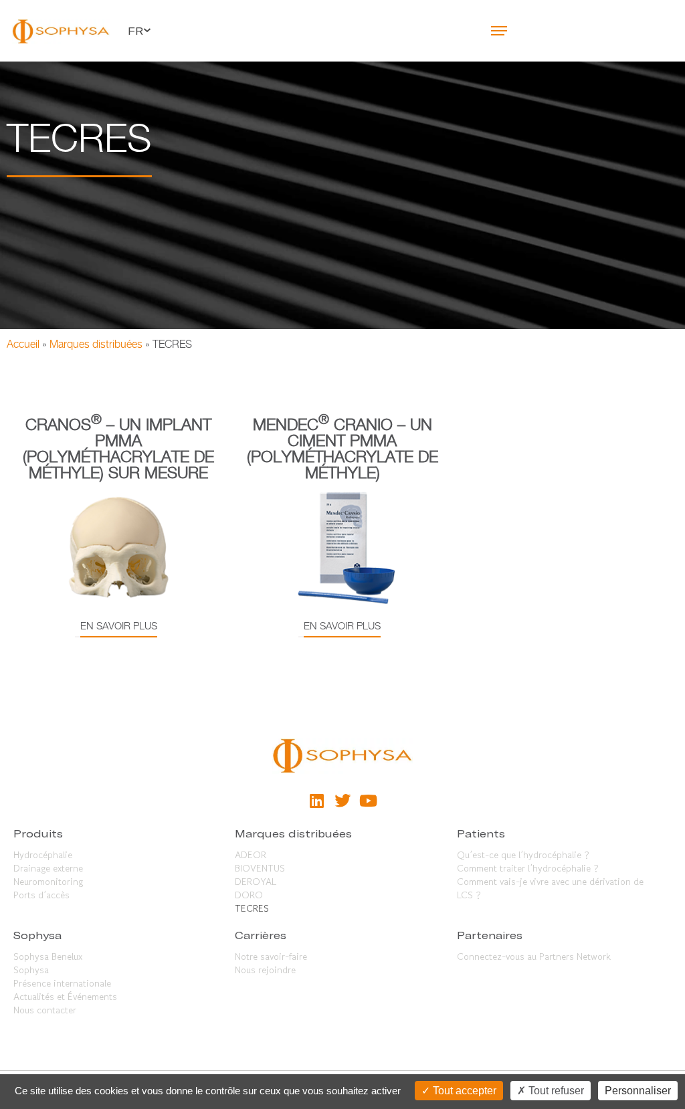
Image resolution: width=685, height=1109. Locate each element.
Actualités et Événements (65, 996)
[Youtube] (368, 800)
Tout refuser (555, 1090)
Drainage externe (48, 868)
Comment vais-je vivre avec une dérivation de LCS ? (550, 888)
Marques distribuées (96, 344)
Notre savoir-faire (271, 956)
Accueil (23, 344)
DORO (249, 895)
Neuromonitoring (48, 881)
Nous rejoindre (265, 970)
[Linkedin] (316, 800)
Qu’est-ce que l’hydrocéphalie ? (523, 855)
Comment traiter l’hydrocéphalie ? (528, 868)
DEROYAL (255, 881)
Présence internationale (62, 983)
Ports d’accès (41, 895)
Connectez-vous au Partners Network (534, 956)
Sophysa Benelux (47, 956)
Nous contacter (44, 1010)
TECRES (252, 908)
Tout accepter (463, 1090)
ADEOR (250, 855)
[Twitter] (342, 800)
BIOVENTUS (260, 868)
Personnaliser (638, 1090)
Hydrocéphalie (42, 855)
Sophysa (31, 970)
